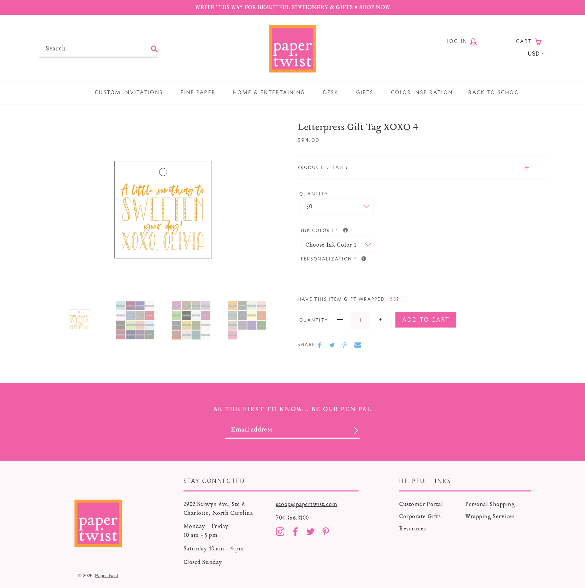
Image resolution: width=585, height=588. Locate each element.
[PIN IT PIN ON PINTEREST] (345, 345)
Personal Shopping (490, 504)
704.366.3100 (292, 517)
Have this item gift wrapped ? (348, 299)
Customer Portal (421, 504)
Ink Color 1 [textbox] (352, 230)
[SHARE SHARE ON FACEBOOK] (320, 345)
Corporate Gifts (419, 516)
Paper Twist (106, 575)
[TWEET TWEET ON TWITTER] (332, 345)
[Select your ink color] (345, 230)
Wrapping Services (490, 516)
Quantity (313, 194)
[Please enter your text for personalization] (363, 258)
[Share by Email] (357, 345)
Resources (412, 528)
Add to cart (426, 320)
